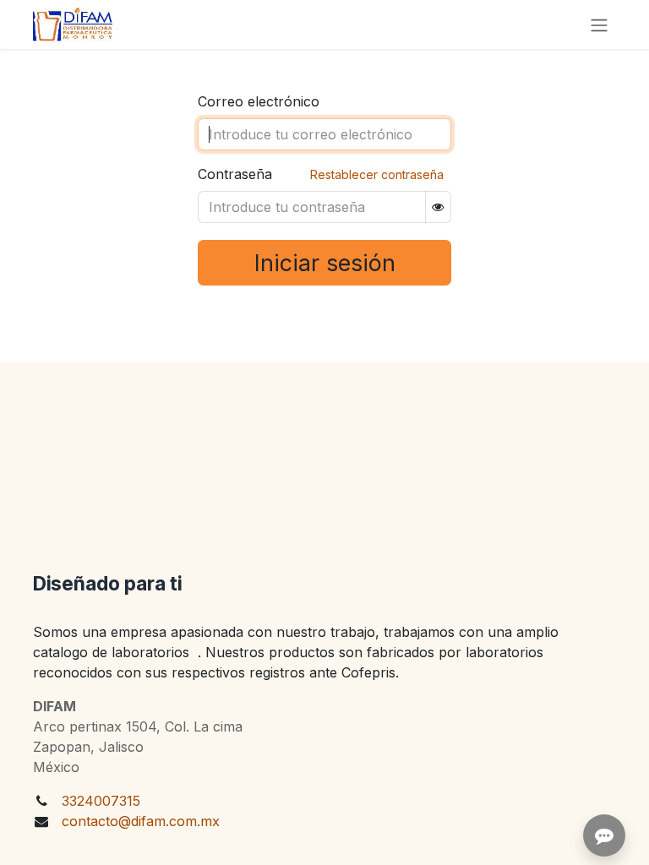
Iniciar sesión (324, 262)
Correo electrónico (258, 101)
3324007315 (101, 800)
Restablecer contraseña (377, 174)
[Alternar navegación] (599, 24)
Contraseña (235, 174)
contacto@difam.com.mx (141, 821)
